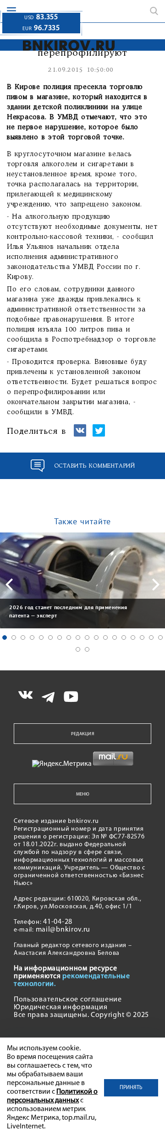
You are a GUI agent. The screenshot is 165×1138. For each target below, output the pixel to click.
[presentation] (9, 584)
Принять (131, 1088)
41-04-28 (57, 922)
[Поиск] (154, 11)
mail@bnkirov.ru (63, 929)
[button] (4, 637)
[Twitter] (99, 434)
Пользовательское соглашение (68, 999)
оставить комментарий (94, 466)
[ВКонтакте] (80, 434)
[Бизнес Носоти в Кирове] (58, 45)
